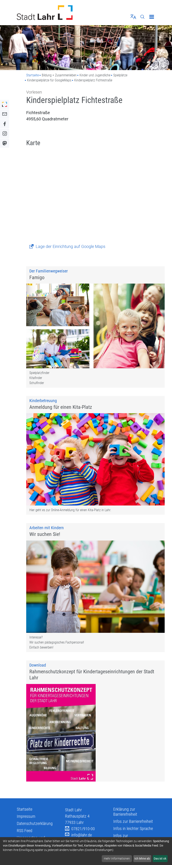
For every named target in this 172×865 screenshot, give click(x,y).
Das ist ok (160, 858)
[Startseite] (50, 12)
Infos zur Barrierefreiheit (133, 821)
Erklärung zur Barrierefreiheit (125, 812)
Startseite (32, 75)
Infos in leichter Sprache (133, 828)
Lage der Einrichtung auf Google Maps (70, 246)
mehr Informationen (117, 858)
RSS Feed (24, 830)
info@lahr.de (81, 835)
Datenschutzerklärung (35, 823)
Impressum (26, 816)
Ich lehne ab (142, 858)
